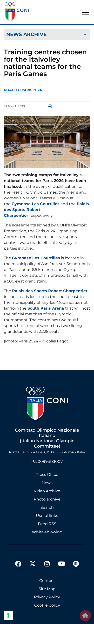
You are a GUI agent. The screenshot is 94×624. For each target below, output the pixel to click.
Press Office (47, 474)
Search (47, 507)
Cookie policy (47, 605)
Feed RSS (47, 524)
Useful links (47, 515)
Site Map (47, 589)
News (47, 482)
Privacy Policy (47, 597)
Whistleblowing (47, 532)
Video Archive (47, 491)
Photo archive (47, 499)
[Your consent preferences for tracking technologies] (8, 615)
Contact (47, 580)
